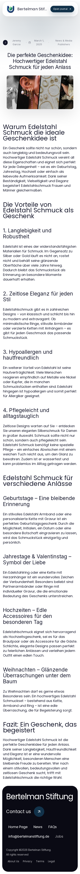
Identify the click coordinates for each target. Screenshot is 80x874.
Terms (40, 861)
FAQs (52, 827)
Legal (51, 861)
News (37, 827)
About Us (13, 861)
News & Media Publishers (63, 42)
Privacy (27, 861)
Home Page (18, 827)
